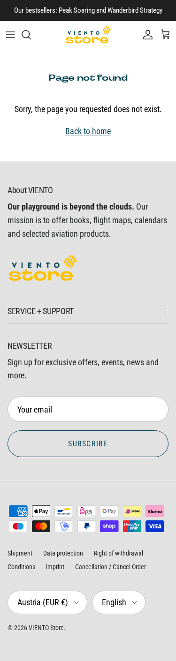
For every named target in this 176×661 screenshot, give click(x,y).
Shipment (20, 553)
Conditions (21, 567)
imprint (55, 567)
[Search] (31, 34)
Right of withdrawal (118, 553)
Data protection (63, 553)
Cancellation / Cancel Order (110, 567)
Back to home (88, 131)
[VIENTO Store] (88, 35)
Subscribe (88, 443)
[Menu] (10, 34)
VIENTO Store (46, 627)
